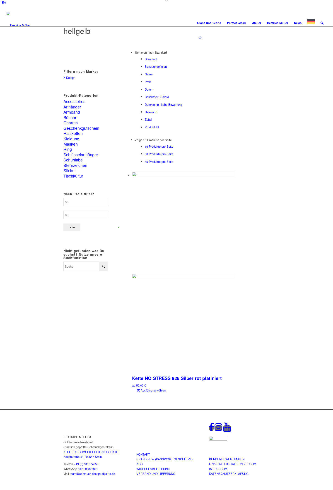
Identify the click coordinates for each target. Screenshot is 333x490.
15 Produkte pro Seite (159, 146)
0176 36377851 (88, 469)
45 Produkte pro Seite (159, 161)
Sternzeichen (75, 165)
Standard (151, 59)
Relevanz (151, 112)
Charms (70, 122)
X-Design (69, 77)
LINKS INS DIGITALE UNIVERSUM (232, 464)
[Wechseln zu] (311, 23)
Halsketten (73, 133)
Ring (67, 149)
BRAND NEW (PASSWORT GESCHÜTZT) (164, 459)
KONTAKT (143, 454)
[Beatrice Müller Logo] (18, 23)
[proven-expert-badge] (218, 439)
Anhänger (72, 107)
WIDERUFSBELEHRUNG (153, 469)
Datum (149, 89)
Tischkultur (73, 176)
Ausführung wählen (153, 390)
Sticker (69, 170)
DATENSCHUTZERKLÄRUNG (229, 473)
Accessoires (74, 101)
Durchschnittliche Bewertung (163, 104)
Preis (148, 81)
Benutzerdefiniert (156, 66)
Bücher (69, 117)
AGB (139, 464)
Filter (71, 227)
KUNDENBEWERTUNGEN (226, 459)
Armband (71, 112)
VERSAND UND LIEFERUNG (155, 473)
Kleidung (71, 139)
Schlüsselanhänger (80, 154)
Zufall (148, 119)
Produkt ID (152, 127)
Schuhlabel (73, 160)
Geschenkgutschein (81, 128)
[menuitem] (209, 23)
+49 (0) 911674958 (86, 464)
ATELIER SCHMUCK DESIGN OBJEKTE (90, 452)
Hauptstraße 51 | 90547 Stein (82, 456)
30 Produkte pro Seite (159, 154)
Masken (70, 144)
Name (148, 74)
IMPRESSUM (218, 469)
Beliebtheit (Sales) (157, 97)
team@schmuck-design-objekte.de (92, 473)
